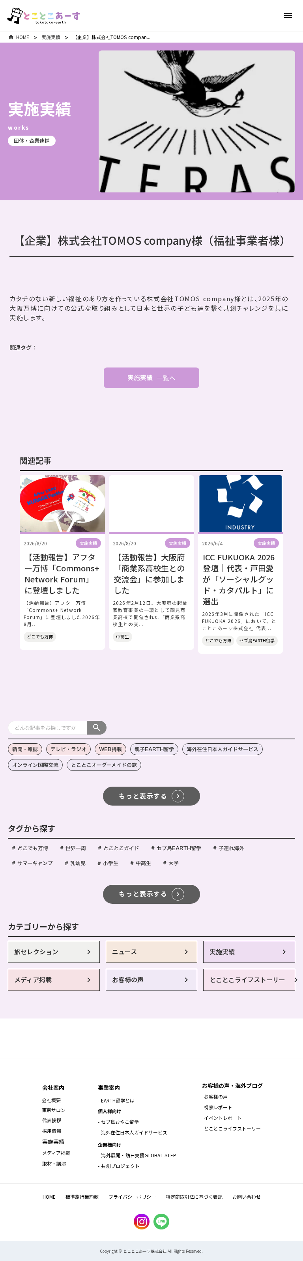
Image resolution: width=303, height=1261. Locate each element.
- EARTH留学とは (116, 1100)
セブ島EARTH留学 (257, 640)
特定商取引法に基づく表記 (194, 1196)
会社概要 (51, 1100)
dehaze (288, 16)
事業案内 (109, 1087)
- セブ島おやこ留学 (118, 1121)
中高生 (122, 636)
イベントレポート (223, 1117)
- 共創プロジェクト (119, 1165)
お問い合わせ (246, 1196)
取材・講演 (54, 1163)
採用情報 (52, 1130)
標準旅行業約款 (82, 1196)
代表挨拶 (51, 1120)
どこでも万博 (40, 636)
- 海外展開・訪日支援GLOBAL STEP (137, 1155)
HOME (22, 37)
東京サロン (53, 1109)
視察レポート (218, 1107)
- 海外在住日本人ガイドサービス (132, 1132)
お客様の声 (216, 1096)
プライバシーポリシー (132, 1196)
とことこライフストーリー (232, 1128)
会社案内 (53, 1087)
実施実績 (50, 37)
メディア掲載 (56, 1152)
